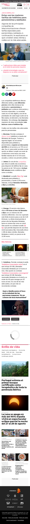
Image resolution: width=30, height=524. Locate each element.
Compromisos (16, 354)
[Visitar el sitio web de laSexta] (15, 496)
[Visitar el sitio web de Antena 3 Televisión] (8, 496)
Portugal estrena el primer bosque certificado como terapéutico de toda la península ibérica (14, 385)
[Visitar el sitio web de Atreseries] (22, 499)
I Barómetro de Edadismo (9, 8)
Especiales (19, 352)
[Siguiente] (27, 1)
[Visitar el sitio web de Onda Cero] (8, 503)
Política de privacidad (13, 517)
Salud (25, 8)
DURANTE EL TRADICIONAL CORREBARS (5, 464)
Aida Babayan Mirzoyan (13, 85)
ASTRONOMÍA (5, 412)
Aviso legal (4, 517)
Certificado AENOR (7, 356)
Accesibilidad (21, 520)
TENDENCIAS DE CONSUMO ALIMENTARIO (21, 463)
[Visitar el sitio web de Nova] (8, 499)
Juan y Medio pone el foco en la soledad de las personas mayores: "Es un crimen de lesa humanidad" (14, 294)
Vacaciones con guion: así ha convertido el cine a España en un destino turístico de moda (8, 445)
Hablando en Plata (6, 323)
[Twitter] (7, 88)
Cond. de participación (11, 520)
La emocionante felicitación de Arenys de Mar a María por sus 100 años (7, 469)
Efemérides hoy (8, 1)
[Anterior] (3, 1)
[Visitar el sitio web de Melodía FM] (22, 503)
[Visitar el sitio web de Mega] (15, 499)
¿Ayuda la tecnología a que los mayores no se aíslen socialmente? (15, 71)
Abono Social (6, 136)
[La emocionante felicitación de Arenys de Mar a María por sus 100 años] (8, 457)
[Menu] (28, 4)
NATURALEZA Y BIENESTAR (8, 378)
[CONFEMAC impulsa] (21, 433)
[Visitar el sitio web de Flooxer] (20, 507)
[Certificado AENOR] (19, 4)
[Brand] (8, 4)
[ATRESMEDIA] (15, 491)
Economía (19, 8)
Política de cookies (23, 517)
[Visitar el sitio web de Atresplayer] (11, 507)
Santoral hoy (15, 1)
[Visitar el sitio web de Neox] (22, 496)
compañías (22, 161)
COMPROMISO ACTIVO (21, 438)
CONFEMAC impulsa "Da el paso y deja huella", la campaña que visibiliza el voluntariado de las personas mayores (21, 443)
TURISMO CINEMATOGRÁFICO (7, 439)
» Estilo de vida (15, 323)
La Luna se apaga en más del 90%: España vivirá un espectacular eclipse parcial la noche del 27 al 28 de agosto (15, 419)
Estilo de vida (11, 347)
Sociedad (6, 319)
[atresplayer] (24, 4)
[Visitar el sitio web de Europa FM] (15, 503)
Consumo (15, 319)
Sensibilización (6, 354)
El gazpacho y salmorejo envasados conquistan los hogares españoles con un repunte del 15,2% (21, 470)
